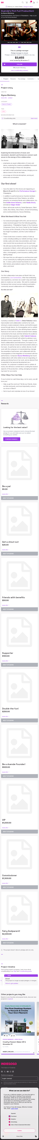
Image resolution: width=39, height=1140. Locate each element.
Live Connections (15, 278)
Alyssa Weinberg (8, 13)
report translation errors (9, 1083)
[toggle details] (34, 1053)
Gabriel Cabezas (30, 336)
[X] (5, 1072)
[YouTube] (8, 1072)
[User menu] (33, 2)
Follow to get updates (11, 983)
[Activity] (30, 2)
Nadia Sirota (30, 202)
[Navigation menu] (37, 2)
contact (10, 98)
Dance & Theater (6, 104)
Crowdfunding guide (25, 971)
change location (28, 6)
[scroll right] (36, 30)
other (3, 111)
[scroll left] (3, 30)
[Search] (23, 2)
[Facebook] (2, 1072)
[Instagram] (10, 1072)
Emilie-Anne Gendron (14, 202)
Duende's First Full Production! (17, 10)
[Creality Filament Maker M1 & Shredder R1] (18, 1019)
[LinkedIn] (13, 1072)
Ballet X (18, 321)
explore (10, 999)
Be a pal (6, 486)
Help (15, 971)
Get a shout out (10, 541)
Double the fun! (10, 708)
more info (4, 98)
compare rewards (11, 439)
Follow (19, 64)
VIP (3, 819)
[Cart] (27, 2)
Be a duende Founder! (13, 764)
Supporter (7, 653)
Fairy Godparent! (11, 931)
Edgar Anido (15, 205)
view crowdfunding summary (19, 70)
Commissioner (9, 875)
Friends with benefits (13, 597)
